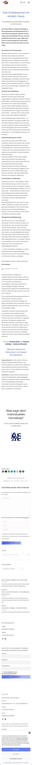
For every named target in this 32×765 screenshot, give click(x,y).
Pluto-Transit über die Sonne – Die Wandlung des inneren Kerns (15, 593)
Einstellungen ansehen (16, 758)
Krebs (22, 480)
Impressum (25, 762)
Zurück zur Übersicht (20, 344)
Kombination (17, 480)
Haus (12, 480)
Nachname (4, 659)
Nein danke (16, 754)
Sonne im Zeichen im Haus (18, 478)
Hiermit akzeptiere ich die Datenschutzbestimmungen (9, 672)
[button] (29, 733)
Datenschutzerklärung (17, 762)
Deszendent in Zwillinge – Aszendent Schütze (14, 608)
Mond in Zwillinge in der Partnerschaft (16, 580)
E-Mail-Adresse (6, 666)
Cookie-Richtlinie (7, 762)
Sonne (26, 480)
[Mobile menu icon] (28, 2)
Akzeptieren (16, 749)
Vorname (4, 653)
